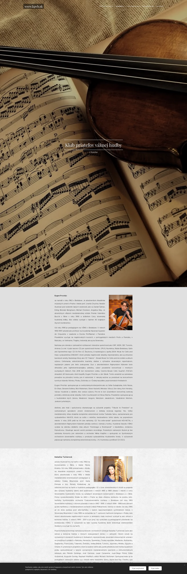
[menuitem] (107, 6)
